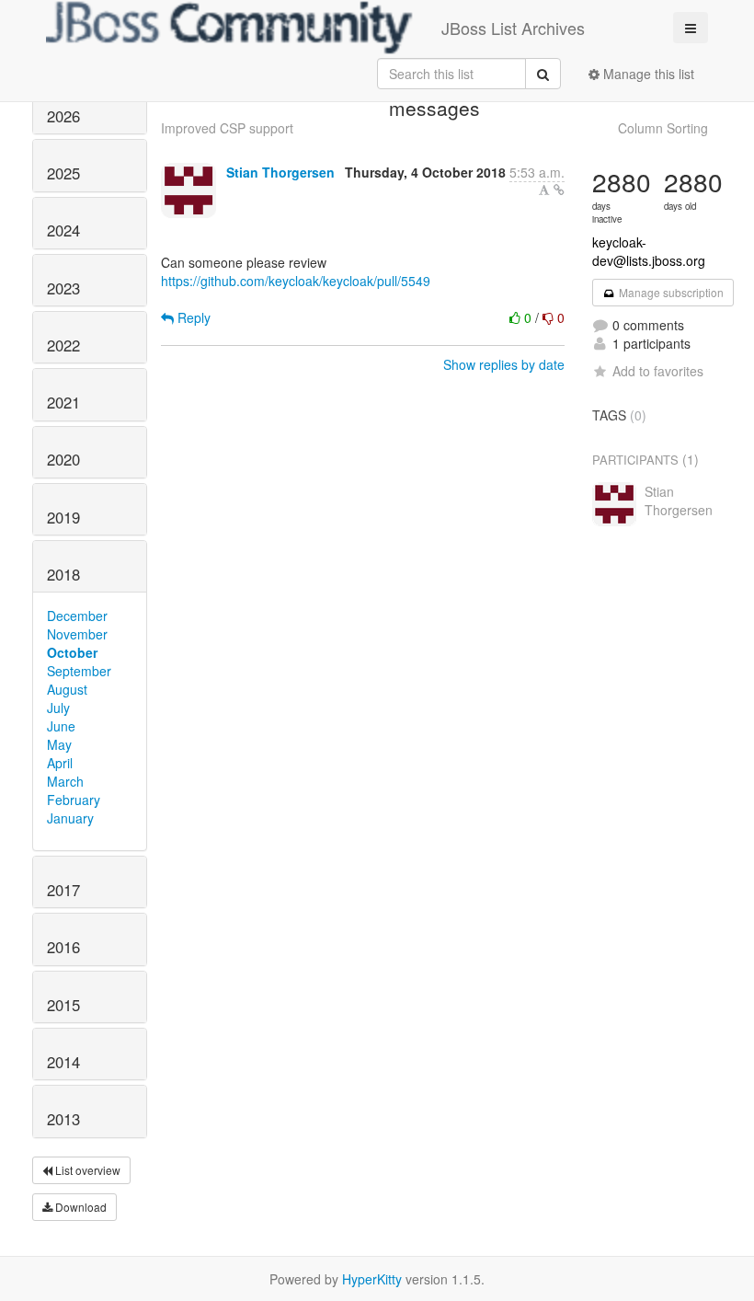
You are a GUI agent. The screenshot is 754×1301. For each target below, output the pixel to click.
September (79, 671)
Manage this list (647, 73)
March (65, 781)
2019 (63, 517)
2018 (63, 574)
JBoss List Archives (513, 28)
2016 (63, 947)
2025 (63, 173)
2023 (63, 288)
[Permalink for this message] (559, 189)
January (70, 818)
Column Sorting (663, 128)
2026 (63, 116)
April (60, 763)
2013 (63, 1119)
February (73, 799)
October (72, 652)
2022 (63, 345)
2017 (63, 890)
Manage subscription (670, 292)
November (77, 634)
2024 (63, 230)
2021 (63, 402)
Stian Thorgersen (280, 172)
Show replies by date (504, 364)
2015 (63, 1005)
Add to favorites (657, 371)
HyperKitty (372, 1279)
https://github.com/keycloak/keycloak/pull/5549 (295, 280)
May (59, 744)
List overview (86, 1170)
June (61, 726)
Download (79, 1207)
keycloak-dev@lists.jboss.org (648, 251)
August (67, 689)
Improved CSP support (227, 128)
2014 (63, 1062)
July (58, 707)
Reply (192, 317)
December (77, 615)
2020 (63, 459)
